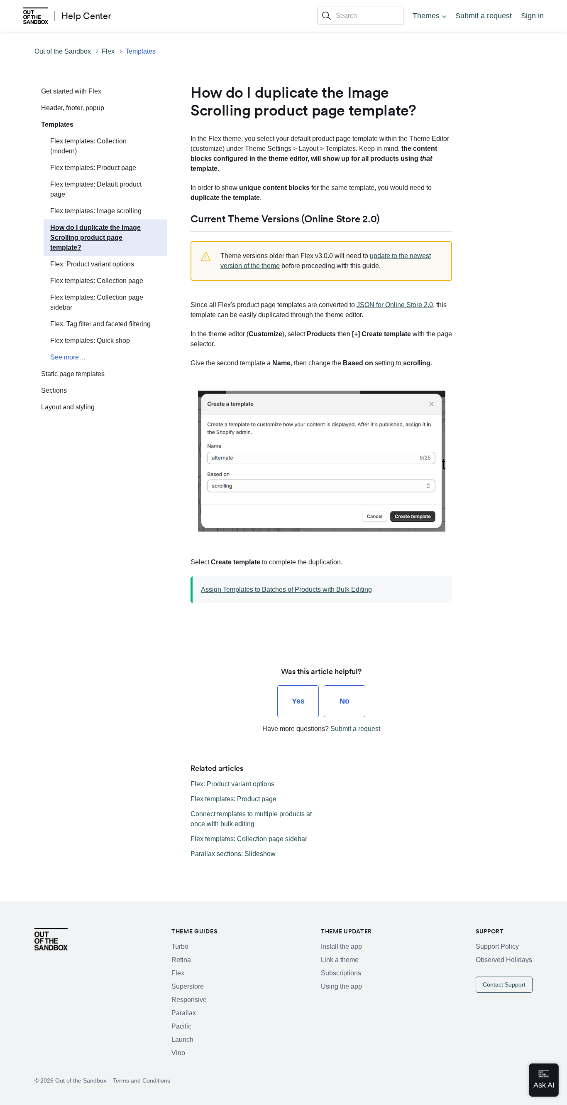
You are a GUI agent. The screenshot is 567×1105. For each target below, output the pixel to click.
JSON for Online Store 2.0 (395, 304)
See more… (68, 357)
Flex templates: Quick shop (90, 340)
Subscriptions (341, 973)
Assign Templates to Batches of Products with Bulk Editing (286, 589)
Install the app (341, 946)
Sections (54, 390)
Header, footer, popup (72, 107)
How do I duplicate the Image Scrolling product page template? (95, 237)
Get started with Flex (71, 91)
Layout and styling (68, 407)
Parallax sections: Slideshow (233, 853)
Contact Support (504, 984)
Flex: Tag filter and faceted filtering (100, 323)
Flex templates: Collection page (96, 280)
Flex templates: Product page (93, 167)
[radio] (298, 701)
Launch (182, 1039)
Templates (140, 51)
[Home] (35, 15)
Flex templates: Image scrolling (96, 210)
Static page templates (73, 373)
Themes (426, 16)
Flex (108, 51)
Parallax (183, 1012)
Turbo (179, 946)
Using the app (341, 986)
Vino (178, 1052)
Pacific (181, 1026)
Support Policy (497, 946)
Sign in (532, 16)
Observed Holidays (504, 959)
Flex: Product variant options (92, 264)
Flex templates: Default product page (96, 189)
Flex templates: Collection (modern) (88, 146)
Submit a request (483, 16)
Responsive (189, 999)
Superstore (187, 986)
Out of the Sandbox (62, 51)
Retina (181, 959)
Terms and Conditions (141, 1080)
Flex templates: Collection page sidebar (96, 302)
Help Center (86, 15)
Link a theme (340, 959)
